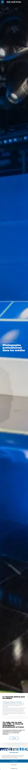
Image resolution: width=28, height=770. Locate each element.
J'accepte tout (14, 761)
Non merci (14, 764)
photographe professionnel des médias (13, 702)
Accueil (4, 341)
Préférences (14, 768)
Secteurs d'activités (10, 341)
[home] (14, 2)
